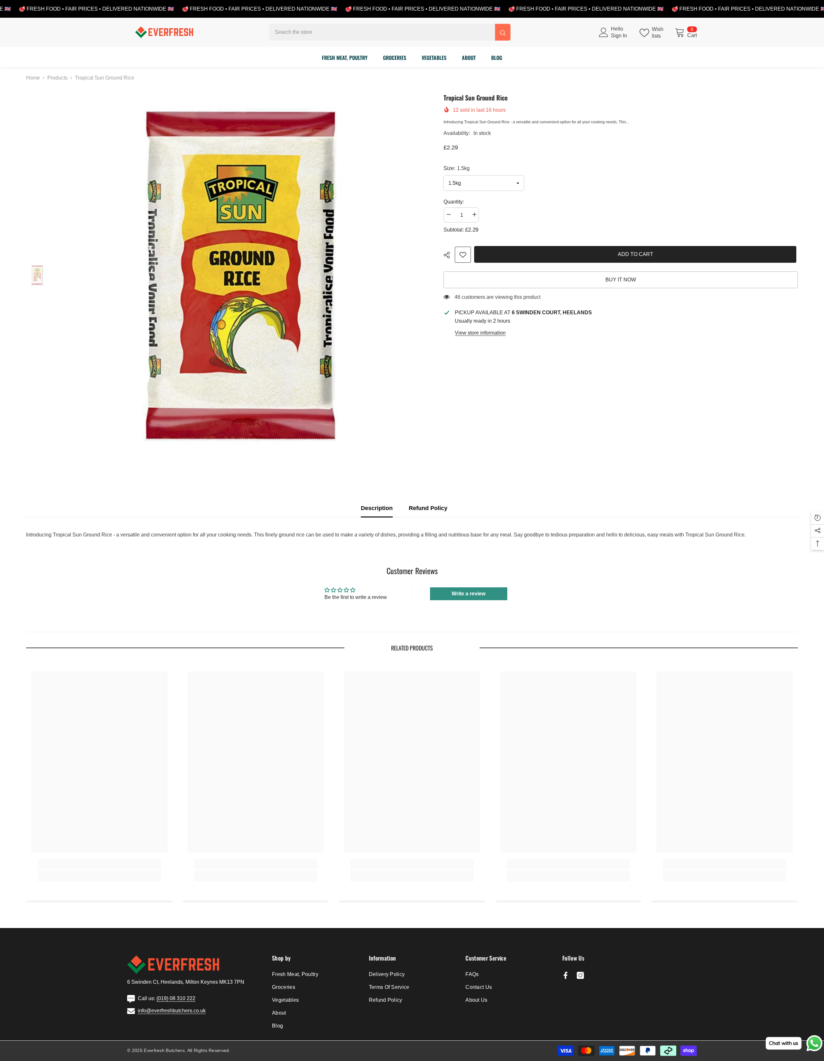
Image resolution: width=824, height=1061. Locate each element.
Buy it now (620, 279)
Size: (457, 168)
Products (57, 78)
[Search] (389, 32)
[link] (463, 255)
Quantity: (454, 201)
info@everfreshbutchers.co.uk (172, 1010)
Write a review (468, 593)
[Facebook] (565, 975)
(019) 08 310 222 (175, 998)
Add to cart (637, 254)
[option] (241, 276)
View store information (480, 333)
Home (33, 78)
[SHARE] (449, 255)
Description (377, 508)
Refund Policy (428, 508)
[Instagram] (580, 975)
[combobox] (382, 32)
